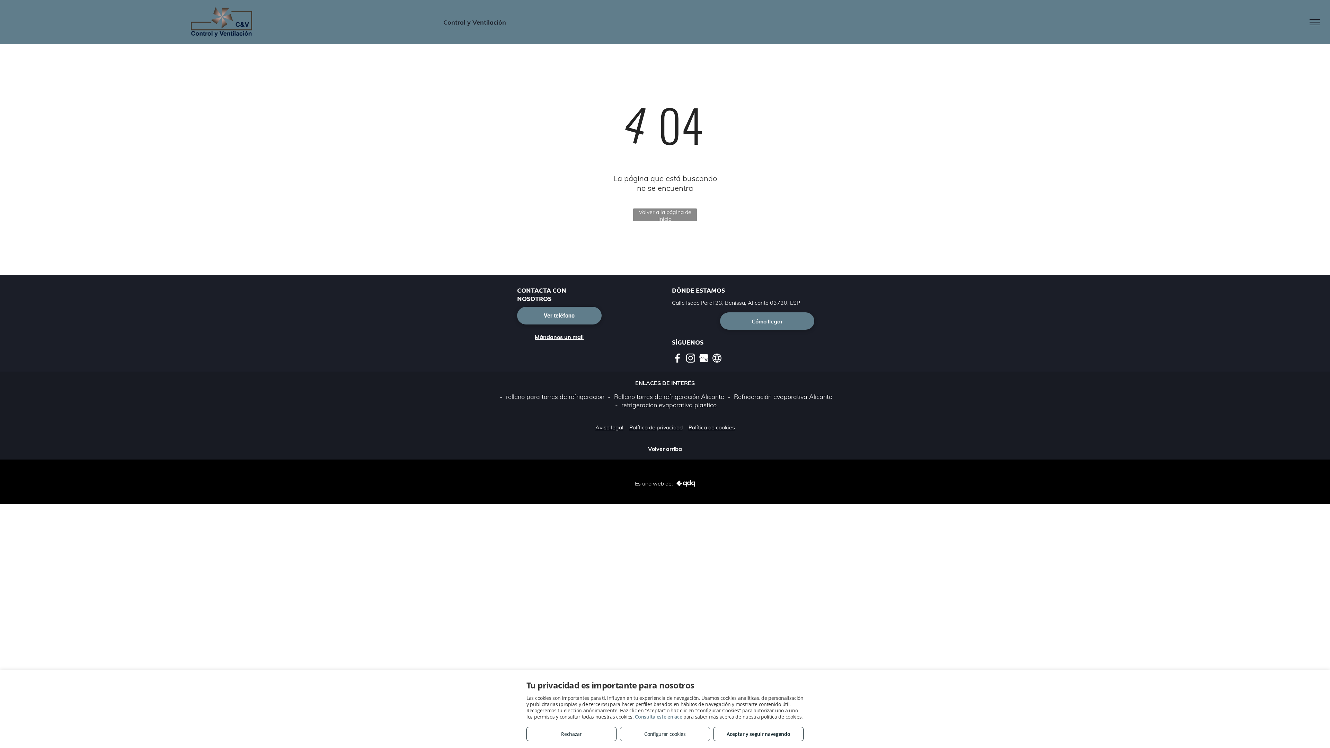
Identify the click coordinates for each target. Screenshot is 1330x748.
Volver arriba (665, 448)
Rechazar (571, 734)
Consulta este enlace (658, 716)
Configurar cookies (665, 734)
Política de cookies (712, 427)
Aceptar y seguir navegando (758, 734)
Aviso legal (609, 427)
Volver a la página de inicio (665, 214)
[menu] (1315, 22)
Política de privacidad (656, 427)
